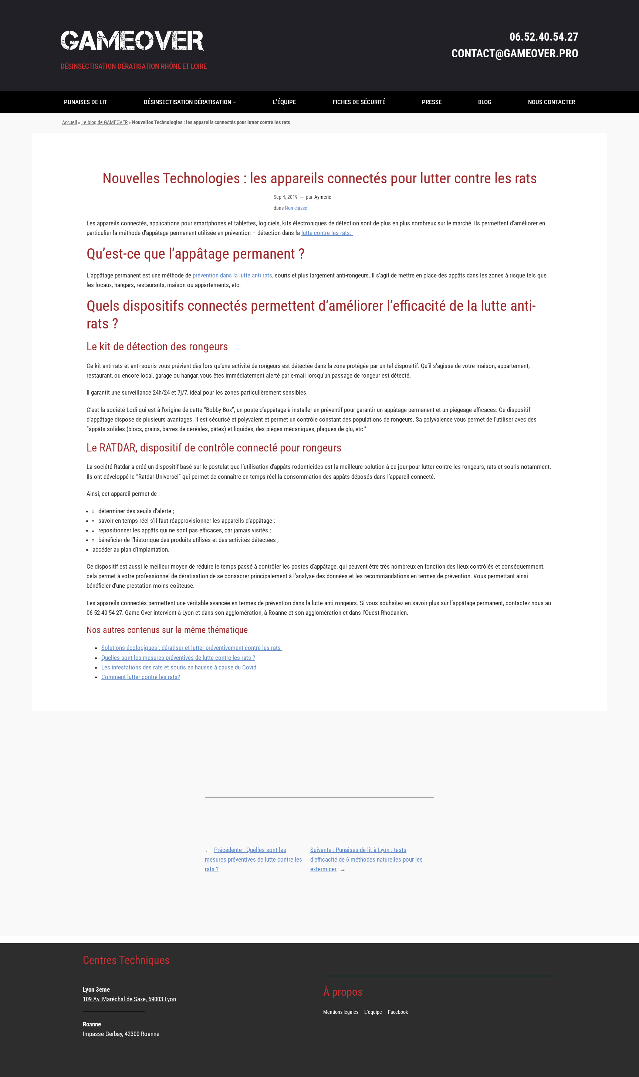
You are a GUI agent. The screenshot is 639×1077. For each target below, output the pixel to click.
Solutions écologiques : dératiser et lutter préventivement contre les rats (191, 647)
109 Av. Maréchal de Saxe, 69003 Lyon (129, 999)
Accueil (69, 122)
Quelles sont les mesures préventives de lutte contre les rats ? (178, 657)
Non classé (296, 208)
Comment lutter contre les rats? (140, 677)
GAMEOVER (132, 40)
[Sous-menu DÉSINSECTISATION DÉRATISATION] (234, 102)
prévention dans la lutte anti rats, (233, 275)
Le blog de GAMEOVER (104, 122)
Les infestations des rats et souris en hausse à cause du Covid (178, 667)
